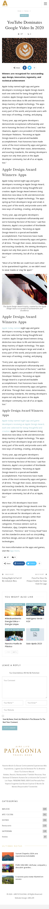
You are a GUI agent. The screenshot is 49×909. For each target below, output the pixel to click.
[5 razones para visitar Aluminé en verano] (8, 879)
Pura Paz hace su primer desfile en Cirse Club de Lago (37, 581)
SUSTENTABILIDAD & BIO (15, 604)
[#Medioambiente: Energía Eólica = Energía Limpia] (14, 609)
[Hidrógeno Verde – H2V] (35, 609)
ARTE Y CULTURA (7, 814)
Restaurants (6, 826)
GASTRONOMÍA (7, 831)
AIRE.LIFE (31, 898)
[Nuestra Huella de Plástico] (14, 634)
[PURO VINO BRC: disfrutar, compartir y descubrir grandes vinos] (8, 868)
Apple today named (11, 328)
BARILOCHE (6, 809)
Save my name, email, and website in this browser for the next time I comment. (24, 720)
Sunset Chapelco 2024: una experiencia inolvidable (27, 854)
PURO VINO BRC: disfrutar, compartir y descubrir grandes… (31, 866)
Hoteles (5, 837)
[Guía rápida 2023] (35, 634)
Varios (24, 15)
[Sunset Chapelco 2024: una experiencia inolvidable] (8, 856)
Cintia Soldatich (36, 604)
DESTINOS (5, 820)
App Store (14, 550)
